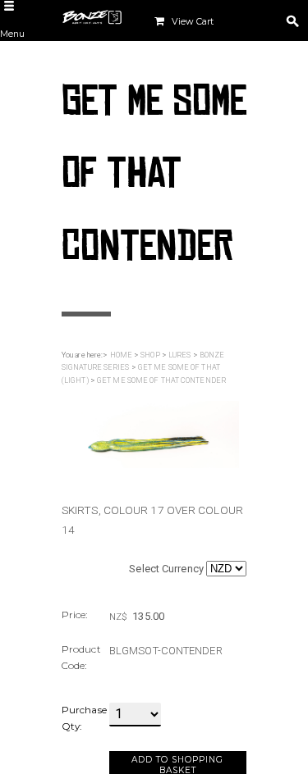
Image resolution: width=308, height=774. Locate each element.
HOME (121, 355)
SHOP (149, 355)
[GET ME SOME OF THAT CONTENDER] (150, 434)
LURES (179, 355)
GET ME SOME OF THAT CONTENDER (161, 380)
